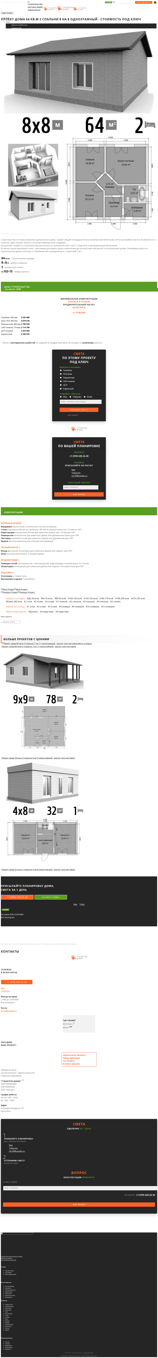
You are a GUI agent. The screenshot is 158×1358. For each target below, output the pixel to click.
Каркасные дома (10, 1295)
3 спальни (89, 601)
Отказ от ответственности (89, 1355)
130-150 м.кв (91, 598)
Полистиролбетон (10, 1290)
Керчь (7, 1330)
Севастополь (9, 1304)
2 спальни (76, 601)
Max (73, 469)
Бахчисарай (8, 1313)
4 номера (65, 606)
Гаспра (7, 1328)
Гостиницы (8, 1272)
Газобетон (8, 1288)
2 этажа (39, 601)
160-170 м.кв (107, 598)
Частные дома (9, 1270)
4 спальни (103, 601)
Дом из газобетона (19, 25)
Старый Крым (9, 1324)
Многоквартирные (16, 611)
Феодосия (8, 1308)
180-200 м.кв (123, 598)
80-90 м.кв (61, 598)
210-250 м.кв (139, 598)
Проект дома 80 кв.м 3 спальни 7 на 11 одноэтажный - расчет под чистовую (39, 646)
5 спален (116, 601)
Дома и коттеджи (16, 598)
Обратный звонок (144, 2)
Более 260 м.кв (14, 601)
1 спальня (62, 601)
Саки (6, 1311)
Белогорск (8, 1326)
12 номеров (108, 606)
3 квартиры (48, 611)
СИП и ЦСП (8, 1293)
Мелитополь (9, 1347)
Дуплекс (34, 611)
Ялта (6, 1319)
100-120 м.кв (75, 598)
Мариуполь (8, 1345)
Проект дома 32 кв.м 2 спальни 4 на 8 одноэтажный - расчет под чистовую (38, 869)
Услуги (8, 22)
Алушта (7, 1321)
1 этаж (28, 601)
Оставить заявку (51, 897)
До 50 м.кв (33, 598)
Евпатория (8, 1310)
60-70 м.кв (47, 598)
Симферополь (9, 1306)
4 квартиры (63, 611)
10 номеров (93, 606)
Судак (6, 1315)
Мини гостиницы (16, 606)
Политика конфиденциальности (70, 1355)
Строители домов (88, 1353)
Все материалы (9, 1286)
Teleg (82, 904)
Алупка (7, 1322)
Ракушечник (17, 28)
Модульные (8, 1297)
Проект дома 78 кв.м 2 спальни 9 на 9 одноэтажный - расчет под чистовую (38, 758)
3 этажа (50, 601)
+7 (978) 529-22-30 (127, 2)
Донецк (7, 1342)
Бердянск (8, 1349)
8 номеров (78, 606)
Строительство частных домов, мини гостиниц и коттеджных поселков (12, 1258)
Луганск (7, 1343)
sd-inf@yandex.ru (79, 475)
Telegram (75, 472)
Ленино (7, 1317)
